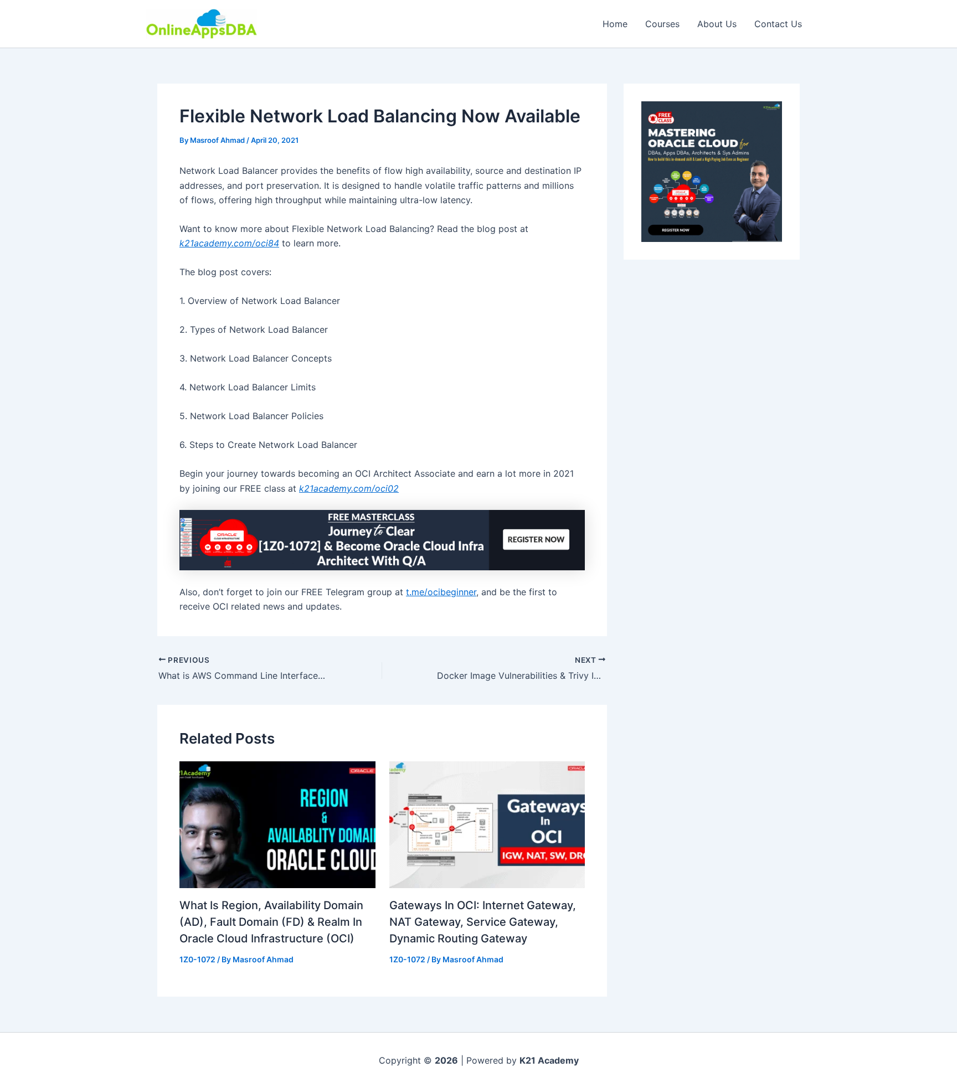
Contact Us (778, 23)
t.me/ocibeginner (441, 591)
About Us (717, 23)
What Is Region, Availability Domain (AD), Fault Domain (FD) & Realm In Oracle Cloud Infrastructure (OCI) (271, 922)
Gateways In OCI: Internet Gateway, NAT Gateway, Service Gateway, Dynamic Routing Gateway (482, 922)
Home (615, 23)
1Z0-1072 (197, 959)
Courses (662, 23)
